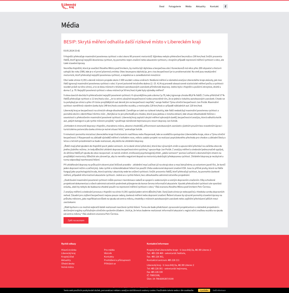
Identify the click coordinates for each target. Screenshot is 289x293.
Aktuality (200, 6)
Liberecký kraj (68, 253)
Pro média (109, 249)
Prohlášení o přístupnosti (117, 260)
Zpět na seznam (76, 220)
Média (188, 6)
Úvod (161, 6)
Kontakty (109, 256)
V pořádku (204, 290)
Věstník (108, 253)
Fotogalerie (175, 6)
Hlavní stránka (68, 249)
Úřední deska (67, 263)
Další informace (219, 290)
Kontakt (214, 6)
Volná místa (67, 266)
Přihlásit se (110, 263)
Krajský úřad (67, 256)
